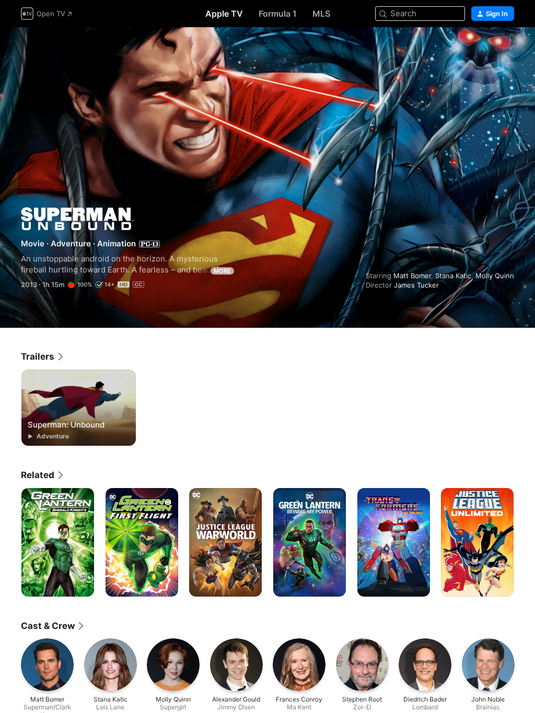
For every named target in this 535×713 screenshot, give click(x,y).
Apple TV (224, 13)
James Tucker (416, 285)
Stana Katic (453, 275)
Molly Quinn (494, 275)
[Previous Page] (10, 542)
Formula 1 (278, 13)
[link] (43, 356)
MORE (222, 271)
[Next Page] (524, 542)
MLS (321, 13)
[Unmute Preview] (506, 48)
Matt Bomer (412, 275)
